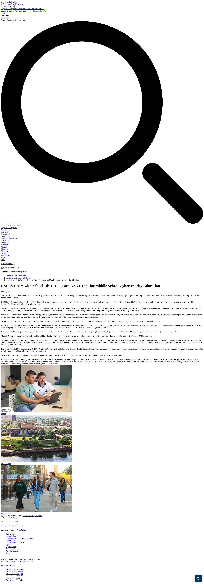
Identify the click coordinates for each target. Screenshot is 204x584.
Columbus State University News (18, 278)
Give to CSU (6, 238)
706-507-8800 (12, 522)
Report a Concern (12, 551)
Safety (8, 553)
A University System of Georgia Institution (17, 561)
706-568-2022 (20, 530)
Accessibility (10, 534)
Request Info (6, 514)
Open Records (11, 547)
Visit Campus (6, 464)
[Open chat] (198, 578)
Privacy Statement (12, 549)
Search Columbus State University (14, 11)
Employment (10, 540)
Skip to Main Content (9, 2)
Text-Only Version (8, 565)
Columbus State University (16, 276)
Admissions (21, 9)
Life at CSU (39, 9)
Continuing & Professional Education (20, 538)
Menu (3, 13)
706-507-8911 (17, 526)
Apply (3, 414)
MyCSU (14, 238)
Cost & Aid (30, 9)
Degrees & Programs (9, 9)
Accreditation (11, 536)
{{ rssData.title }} (7, 264)
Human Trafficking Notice (15, 542)
